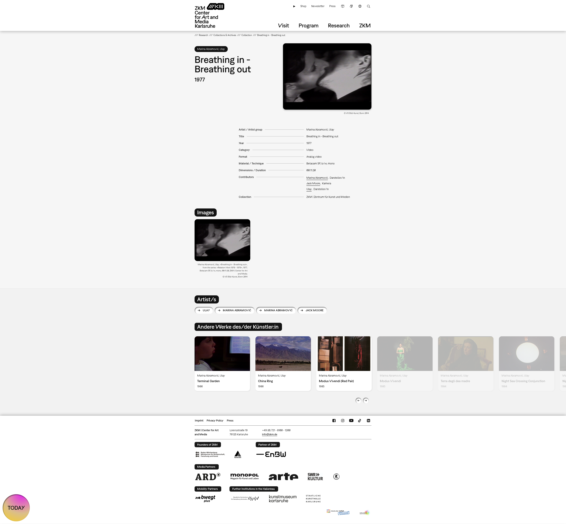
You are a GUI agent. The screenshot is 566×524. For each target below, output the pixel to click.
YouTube (351, 420)
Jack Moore (313, 183)
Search (368, 6)
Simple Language (343, 6)
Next (366, 400)
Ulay (309, 189)
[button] (327, 76)
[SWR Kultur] (315, 476)
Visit (283, 25)
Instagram (343, 420)
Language (360, 6)
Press (332, 6)
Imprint (199, 420)
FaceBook (334, 420)
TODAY (16, 508)
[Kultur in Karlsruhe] (336, 476)
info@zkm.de (269, 434)
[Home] (214, 15)
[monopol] (244, 476)
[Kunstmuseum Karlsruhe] (282, 498)
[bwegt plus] (205, 498)
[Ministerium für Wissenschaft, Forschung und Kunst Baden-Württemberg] (210, 454)
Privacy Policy (215, 420)
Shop (303, 6)
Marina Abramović (317, 177)
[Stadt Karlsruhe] (237, 454)
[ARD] (207, 476)
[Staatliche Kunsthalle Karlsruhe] (313, 498)
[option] (224, 249)
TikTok (360, 420)
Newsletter (317, 6)
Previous (358, 400)
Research (339, 25)
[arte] (283, 476)
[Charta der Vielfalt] (338, 512)
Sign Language (351, 6)
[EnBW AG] (271, 454)
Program (309, 25)
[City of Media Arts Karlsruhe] (365, 512)
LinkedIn (368, 420)
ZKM (365, 25)
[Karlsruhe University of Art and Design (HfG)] (245, 498)
